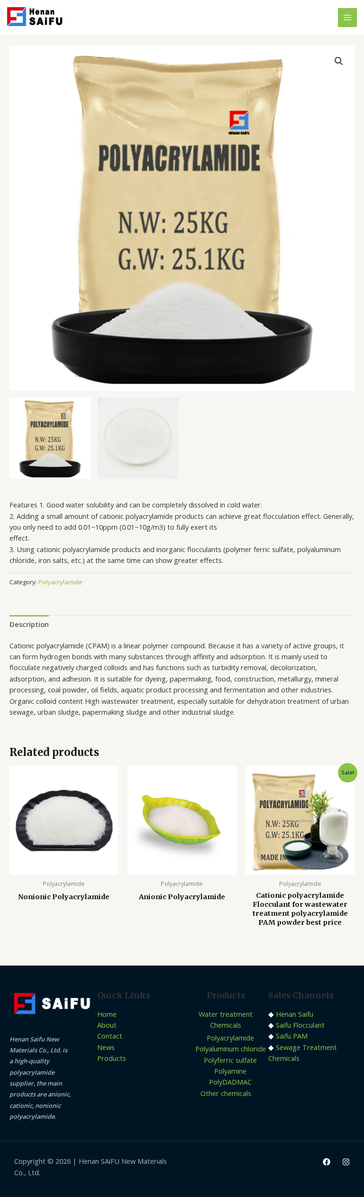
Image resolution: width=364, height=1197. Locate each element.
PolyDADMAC (230, 1082)
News (106, 1047)
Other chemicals (225, 1093)
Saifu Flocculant (300, 1025)
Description (29, 624)
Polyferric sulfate (230, 1060)
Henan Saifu (294, 1014)
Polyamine (230, 1071)
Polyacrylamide (60, 582)
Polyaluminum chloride (230, 1048)
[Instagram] (346, 1162)
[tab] (29, 624)
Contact (109, 1035)
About (107, 1025)
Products (111, 1058)
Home (107, 1014)
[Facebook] (326, 1162)
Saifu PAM (292, 1035)
